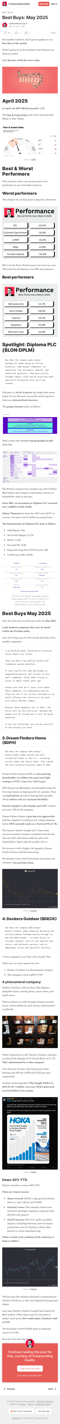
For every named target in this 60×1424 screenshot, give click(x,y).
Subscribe (43, 4)
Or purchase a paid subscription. (30, 1375)
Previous (11, 1389)
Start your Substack (22, 1411)
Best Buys (7, 12)
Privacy (23, 1404)
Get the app (43, 1411)
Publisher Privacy (45, 1401)
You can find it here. (23, 862)
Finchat (33, 910)
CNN (33, 159)
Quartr (33, 1172)
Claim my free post (30, 1368)
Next (50, 1389)
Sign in (54, 4)
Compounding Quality (18, 24)
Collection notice (43, 1404)
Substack (16, 1418)
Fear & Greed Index (17, 115)
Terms (30, 1404)
